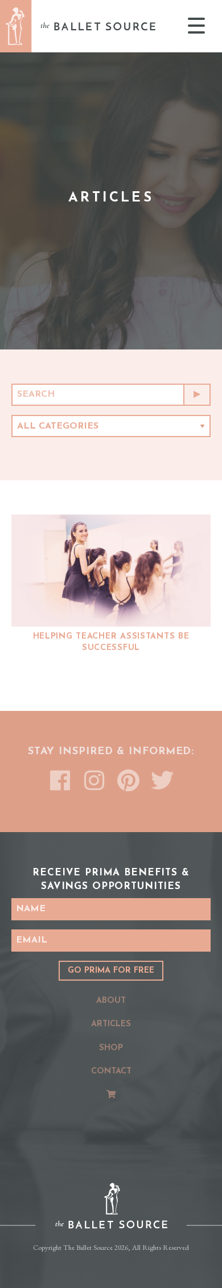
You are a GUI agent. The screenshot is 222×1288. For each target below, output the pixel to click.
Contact (111, 1071)
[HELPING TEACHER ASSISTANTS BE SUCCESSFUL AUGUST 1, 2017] (111, 571)
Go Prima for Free (111, 970)
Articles (111, 1024)
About (111, 1001)
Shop (111, 1048)
